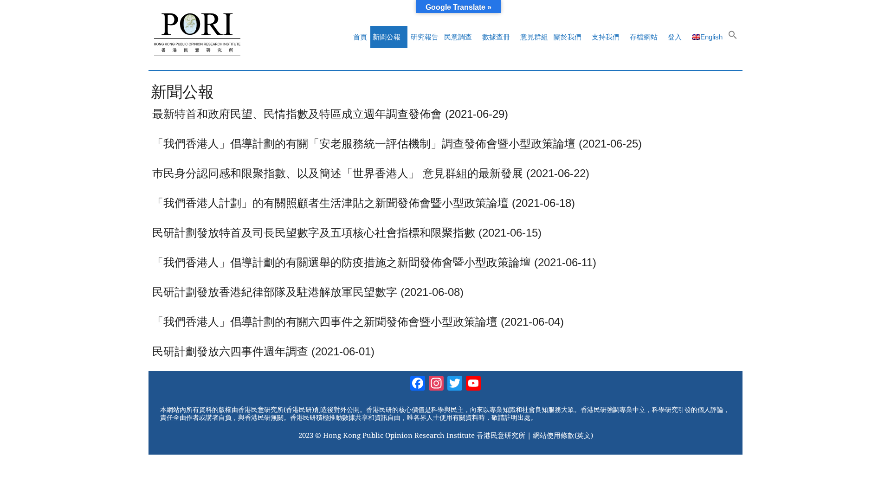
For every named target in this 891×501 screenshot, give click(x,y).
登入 (675, 37)
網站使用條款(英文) (563, 435)
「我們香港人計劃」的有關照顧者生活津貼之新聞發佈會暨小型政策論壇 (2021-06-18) (363, 203)
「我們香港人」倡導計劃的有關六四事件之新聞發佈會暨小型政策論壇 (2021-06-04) (358, 321)
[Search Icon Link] (733, 37)
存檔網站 (644, 37)
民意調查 (458, 37)
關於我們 (567, 37)
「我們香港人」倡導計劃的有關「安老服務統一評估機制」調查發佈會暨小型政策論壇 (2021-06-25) (397, 143)
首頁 (360, 37)
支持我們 (606, 37)
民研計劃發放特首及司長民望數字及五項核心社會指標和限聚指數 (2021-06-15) (347, 232)
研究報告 (425, 37)
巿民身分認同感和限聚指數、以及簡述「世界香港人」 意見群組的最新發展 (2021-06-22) (370, 173)
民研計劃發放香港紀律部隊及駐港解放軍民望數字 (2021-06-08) (308, 292)
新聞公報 (386, 37)
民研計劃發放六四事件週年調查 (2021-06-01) (263, 351)
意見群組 (534, 37)
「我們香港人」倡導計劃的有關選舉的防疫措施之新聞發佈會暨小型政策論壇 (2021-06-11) (374, 262)
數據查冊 (496, 37)
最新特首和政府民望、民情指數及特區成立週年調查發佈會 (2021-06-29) (330, 114)
